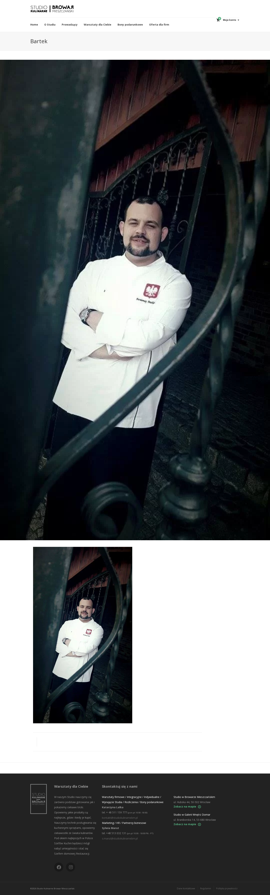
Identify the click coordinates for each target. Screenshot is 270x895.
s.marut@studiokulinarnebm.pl (120, 838)
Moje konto (229, 20)
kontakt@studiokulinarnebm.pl (120, 817)
